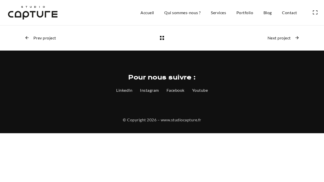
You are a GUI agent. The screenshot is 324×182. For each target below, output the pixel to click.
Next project (279, 37)
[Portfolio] (162, 38)
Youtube (200, 90)
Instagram (149, 90)
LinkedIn (124, 90)
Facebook (176, 90)
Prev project (44, 37)
